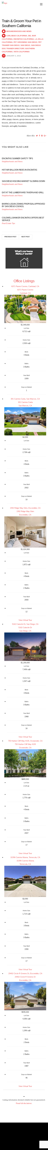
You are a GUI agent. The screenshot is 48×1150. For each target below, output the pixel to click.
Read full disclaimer (24, 1103)
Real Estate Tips (8, 223)
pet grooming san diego (25, 42)
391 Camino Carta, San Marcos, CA (25, 399)
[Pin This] (42, 135)
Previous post (10, 237)
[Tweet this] (37, 135)
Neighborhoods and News (18, 31)
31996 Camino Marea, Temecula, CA (25, 857)
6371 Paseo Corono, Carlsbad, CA (25, 286)
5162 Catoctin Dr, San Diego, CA (25, 624)
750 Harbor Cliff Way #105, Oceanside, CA (25, 741)
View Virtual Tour (25, 620)
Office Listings (24, 281)
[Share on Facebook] (39, 135)
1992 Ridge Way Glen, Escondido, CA (25, 508)
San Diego (25, 45)
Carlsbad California (16, 36)
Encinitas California (24, 39)
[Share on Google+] (45, 135)
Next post (25, 237)
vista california (22, 52)
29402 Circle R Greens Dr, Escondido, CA (25, 973)
